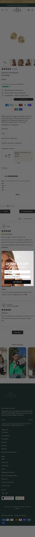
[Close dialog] (32, 252)
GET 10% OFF (17, 282)
